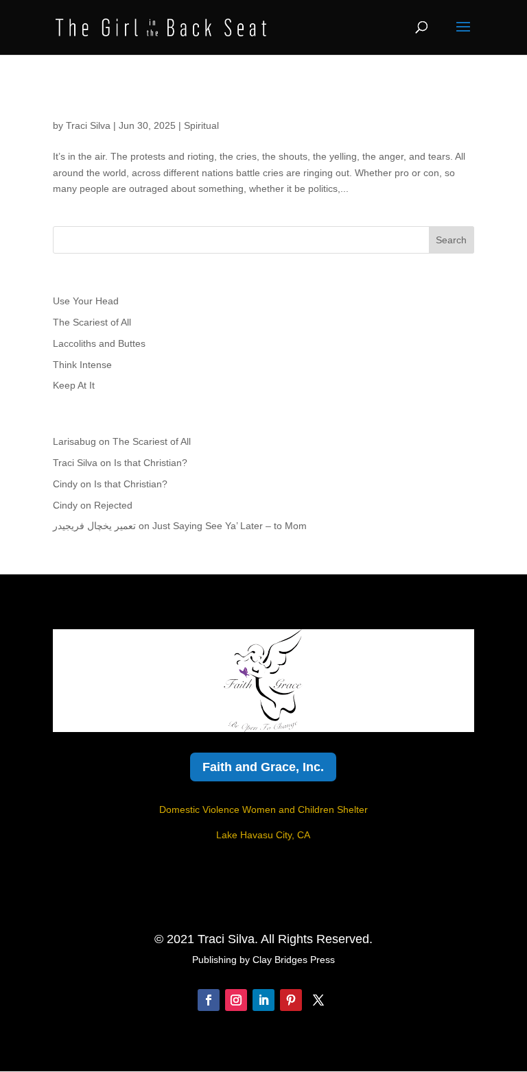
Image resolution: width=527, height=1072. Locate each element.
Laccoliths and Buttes (99, 343)
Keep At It (74, 385)
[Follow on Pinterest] (291, 1000)
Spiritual (201, 125)
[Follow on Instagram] (236, 1000)
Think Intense (82, 364)
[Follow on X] (318, 1000)
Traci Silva (88, 125)
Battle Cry (91, 102)
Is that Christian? (150, 462)
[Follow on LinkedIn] (263, 1000)
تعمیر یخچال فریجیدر (94, 525)
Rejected (113, 505)
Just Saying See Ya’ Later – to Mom (229, 525)
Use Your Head (86, 300)
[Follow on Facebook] (209, 1000)
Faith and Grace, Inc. (263, 767)
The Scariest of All (92, 322)
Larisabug (74, 441)
